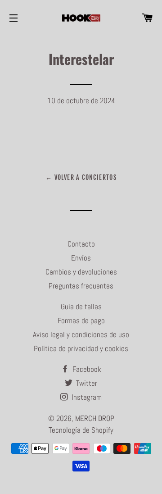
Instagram (86, 397)
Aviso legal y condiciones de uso (81, 334)
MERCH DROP (94, 418)
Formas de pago (81, 320)
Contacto (81, 244)
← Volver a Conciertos (81, 177)
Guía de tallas (81, 306)
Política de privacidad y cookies (81, 348)
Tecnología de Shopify (81, 430)
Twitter (85, 383)
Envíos (81, 258)
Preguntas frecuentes (81, 286)
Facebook (86, 369)
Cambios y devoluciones (81, 272)
